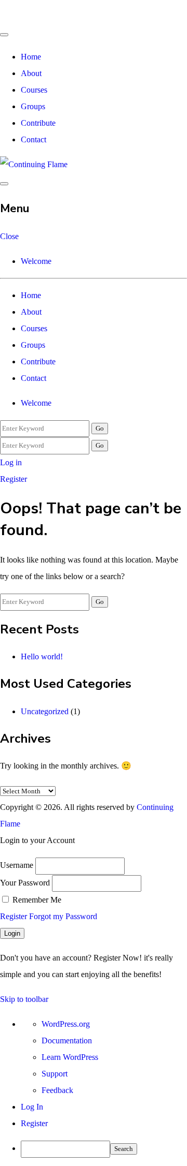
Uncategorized (45, 711)
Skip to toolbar (24, 999)
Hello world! (42, 656)
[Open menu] (4, 183)
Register (13, 479)
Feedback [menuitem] (57, 1090)
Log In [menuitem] (32, 1106)
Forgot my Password (63, 916)
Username (16, 865)
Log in (11, 462)
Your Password (25, 882)
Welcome (36, 261)
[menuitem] (104, 1149)
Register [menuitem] (34, 1123)
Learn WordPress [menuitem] (70, 1057)
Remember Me (35, 899)
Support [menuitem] (55, 1073)
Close (9, 236)
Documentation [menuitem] (67, 1040)
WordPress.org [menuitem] (66, 1024)
